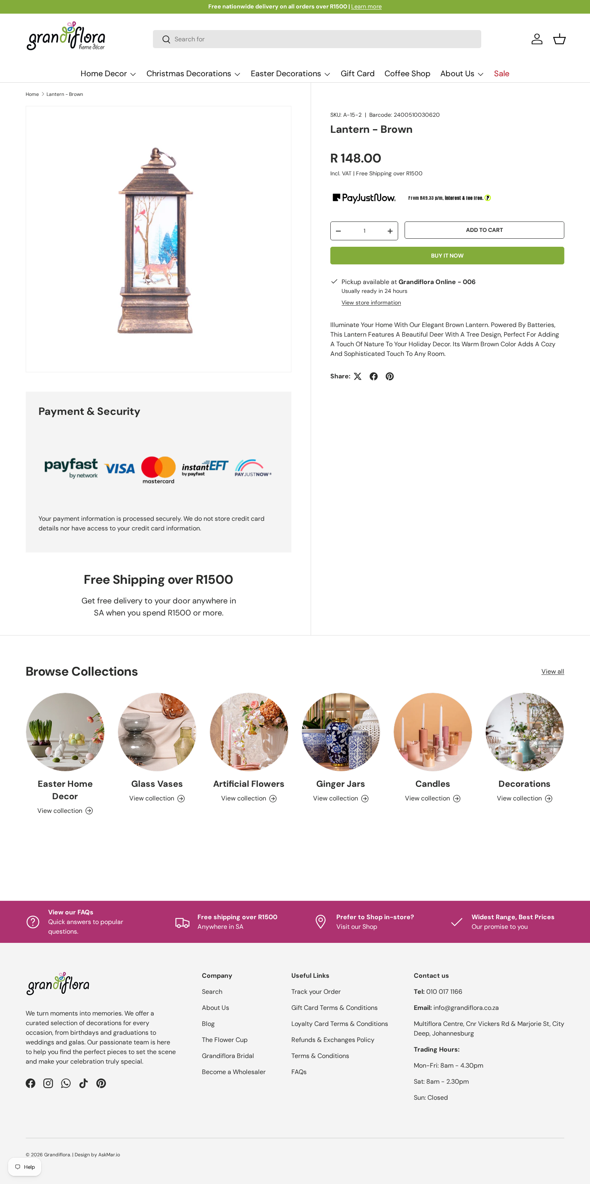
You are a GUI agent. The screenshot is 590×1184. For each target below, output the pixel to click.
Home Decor (104, 73)
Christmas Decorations (188, 73)
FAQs (299, 1072)
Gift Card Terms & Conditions (334, 1007)
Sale (501, 73)
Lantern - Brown (65, 94)
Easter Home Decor (65, 790)
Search (212, 991)
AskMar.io (109, 1155)
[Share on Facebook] (374, 376)
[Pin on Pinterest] (390, 376)
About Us (457, 73)
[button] (559, 39)
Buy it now (447, 255)
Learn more (366, 6)
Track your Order (316, 991)
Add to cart (484, 230)
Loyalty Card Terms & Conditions (339, 1023)
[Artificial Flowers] (249, 732)
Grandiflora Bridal (228, 1056)
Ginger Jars (340, 784)
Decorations (524, 784)
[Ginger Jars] (341, 732)
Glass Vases (157, 784)
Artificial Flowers (249, 784)
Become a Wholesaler (234, 1072)
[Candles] (433, 732)
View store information (371, 302)
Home (32, 94)
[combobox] (317, 39)
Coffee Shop (408, 73)
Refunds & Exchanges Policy (332, 1040)
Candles (432, 784)
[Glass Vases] (157, 732)
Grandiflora (57, 1155)
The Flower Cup (225, 1040)
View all (552, 671)
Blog (208, 1023)
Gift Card (358, 73)
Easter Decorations (286, 73)
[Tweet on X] (358, 376)
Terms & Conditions (320, 1056)
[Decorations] (525, 732)
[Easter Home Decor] (65, 732)
